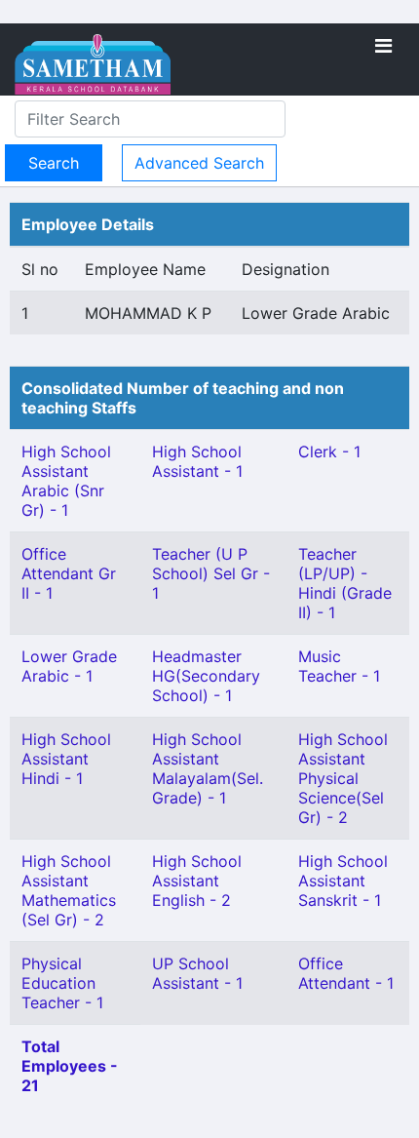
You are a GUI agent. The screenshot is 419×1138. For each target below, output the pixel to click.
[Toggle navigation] (383, 45)
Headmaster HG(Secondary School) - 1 (206, 676)
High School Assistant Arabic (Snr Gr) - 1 (66, 481)
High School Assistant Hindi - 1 (66, 758)
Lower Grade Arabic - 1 (69, 666)
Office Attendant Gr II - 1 (68, 573)
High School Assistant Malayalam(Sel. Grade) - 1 (207, 768)
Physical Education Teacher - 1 (62, 983)
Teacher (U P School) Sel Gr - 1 (211, 573)
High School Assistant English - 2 (197, 880)
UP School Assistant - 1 (197, 973)
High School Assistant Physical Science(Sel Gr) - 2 (343, 778)
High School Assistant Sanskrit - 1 (343, 880)
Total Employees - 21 (69, 1066)
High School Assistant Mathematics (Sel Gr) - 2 (68, 890)
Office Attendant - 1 (346, 973)
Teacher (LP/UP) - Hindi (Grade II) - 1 (345, 583)
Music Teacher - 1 (339, 666)
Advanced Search (199, 163)
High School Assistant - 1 (197, 461)
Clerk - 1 (329, 451)
